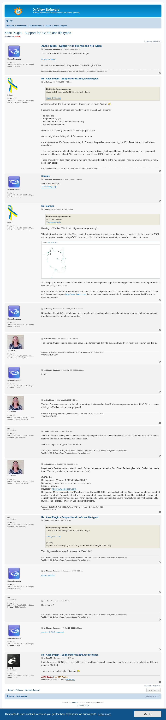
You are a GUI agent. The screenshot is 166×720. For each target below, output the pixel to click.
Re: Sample (47, 206)
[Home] (19, 10)
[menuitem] (9, 21)
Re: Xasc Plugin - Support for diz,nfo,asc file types (69, 78)
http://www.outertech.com (64, 489)
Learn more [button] (104, 714)
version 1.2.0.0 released (52, 632)
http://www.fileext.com (75, 294)
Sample (45, 176)
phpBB (74, 702)
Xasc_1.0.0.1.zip (53, 98)
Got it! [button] (147, 714)
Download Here (48, 59)
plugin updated (48, 575)
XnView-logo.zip (48, 186)
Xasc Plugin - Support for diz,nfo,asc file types (38, 33)
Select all (53, 243)
